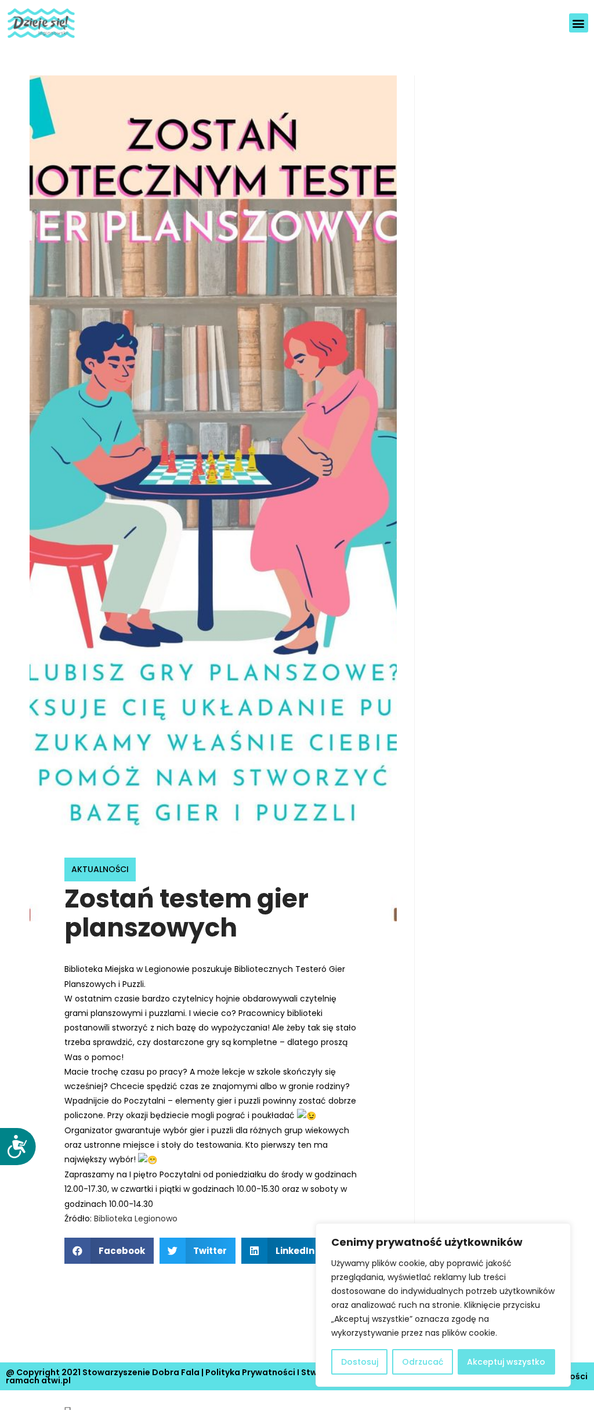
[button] (578, 22)
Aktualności (100, 869)
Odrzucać (422, 1362)
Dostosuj (359, 1362)
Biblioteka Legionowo (136, 1218)
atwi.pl (56, 1380)
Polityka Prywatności (250, 1372)
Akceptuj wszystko (506, 1362)
